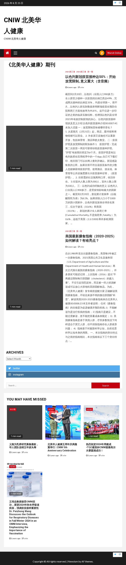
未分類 (13, 409)
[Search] (96, 53)
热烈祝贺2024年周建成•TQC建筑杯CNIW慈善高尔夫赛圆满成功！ (101, 447)
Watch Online (114, 53)
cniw (82, 87)
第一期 (90, 72)
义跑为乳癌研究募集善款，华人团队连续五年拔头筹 (24, 446)
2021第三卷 (70, 72)
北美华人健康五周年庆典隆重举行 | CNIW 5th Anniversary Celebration (62, 447)
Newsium (73, 561)
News (51, 409)
